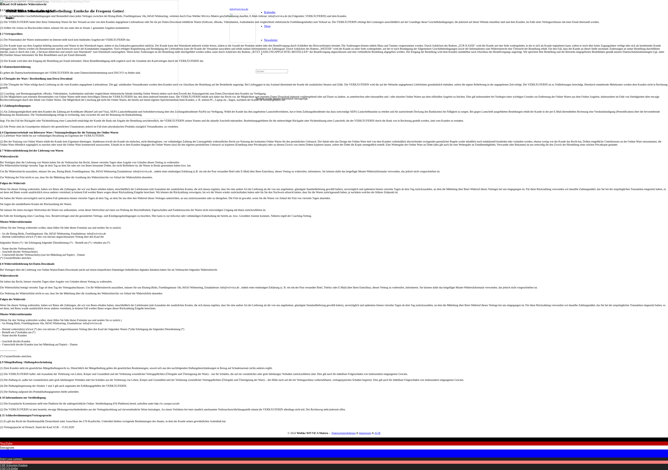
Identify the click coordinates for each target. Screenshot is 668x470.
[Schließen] (257, 86)
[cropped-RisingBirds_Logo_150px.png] (243, 41)
